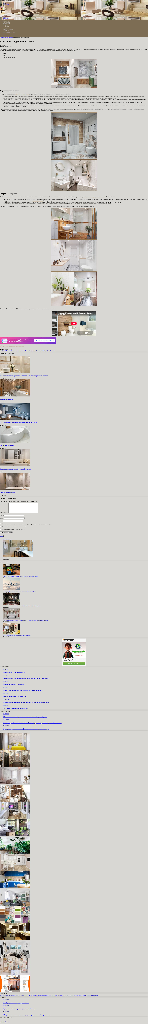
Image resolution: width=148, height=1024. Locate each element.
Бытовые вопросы (9, 32)
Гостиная (6, 24)
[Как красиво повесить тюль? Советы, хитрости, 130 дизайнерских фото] (15, 784)
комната (10, 346)
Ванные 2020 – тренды (7, 492)
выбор (4, 995)
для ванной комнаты (37, 201)
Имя (1, 515)
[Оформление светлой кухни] (15, 870)
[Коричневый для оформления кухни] (15, 940)
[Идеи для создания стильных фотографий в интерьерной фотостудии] (11, 604)
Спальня (6, 25)
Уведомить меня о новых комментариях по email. (15, 526)
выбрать (8, 995)
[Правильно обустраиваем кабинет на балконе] (15, 818)
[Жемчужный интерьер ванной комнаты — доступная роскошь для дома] (15, 372)
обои (66, 995)
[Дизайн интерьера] (6, 14)
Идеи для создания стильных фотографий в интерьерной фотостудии (21, 605)
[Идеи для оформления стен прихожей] (15, 766)
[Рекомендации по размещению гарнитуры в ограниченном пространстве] (15, 888)
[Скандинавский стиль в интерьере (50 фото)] (15, 957)
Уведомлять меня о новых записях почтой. (13, 529)
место (64, 995)
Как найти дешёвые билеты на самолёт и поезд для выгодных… (20, 591)
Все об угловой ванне (7, 445)
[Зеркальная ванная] (15, 396)
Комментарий (4, 512)
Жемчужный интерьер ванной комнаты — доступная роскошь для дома (24, 376)
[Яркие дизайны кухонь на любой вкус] (15, 905)
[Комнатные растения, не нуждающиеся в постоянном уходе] (15, 853)
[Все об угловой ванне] (15, 442)
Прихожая (6, 22)
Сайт (1, 521)
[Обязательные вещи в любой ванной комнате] (15, 466)
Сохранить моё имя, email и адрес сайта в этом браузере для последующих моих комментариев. (27, 524)
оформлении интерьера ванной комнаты (94, 197)
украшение (89, 995)
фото (93, 995)
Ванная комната (8, 29)
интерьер (33, 995)
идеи (28, 995)
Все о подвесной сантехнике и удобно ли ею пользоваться (19, 422)
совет (72, 995)
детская (16, 995)
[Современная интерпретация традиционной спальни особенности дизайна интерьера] (11, 619)
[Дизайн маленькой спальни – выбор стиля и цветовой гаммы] (15, 749)
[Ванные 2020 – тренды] (15, 489)
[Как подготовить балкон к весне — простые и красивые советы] (15, 836)
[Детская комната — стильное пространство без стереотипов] (15, 801)
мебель (61, 995)
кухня (57, 995)
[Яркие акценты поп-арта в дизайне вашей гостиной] (11, 633)
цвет (96, 995)
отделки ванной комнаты (22, 94)
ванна (1, 995)
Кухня (5, 28)
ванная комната (8, 197)
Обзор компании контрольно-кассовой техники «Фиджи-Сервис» (20, 576)
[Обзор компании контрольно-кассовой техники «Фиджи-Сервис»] (11, 575)
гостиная (12, 995)
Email (2, 518)
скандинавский (17, 346)
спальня (75, 995)
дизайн (21, 995)
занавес (25, 995)
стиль (22, 346)
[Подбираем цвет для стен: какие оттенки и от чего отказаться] (15, 922)
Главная (2, 37)
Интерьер (6, 30)
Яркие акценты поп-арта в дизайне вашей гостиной (16, 635)
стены (80, 995)
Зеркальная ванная (6, 399)
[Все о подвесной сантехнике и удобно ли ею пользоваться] (15, 419)
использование (42, 995)
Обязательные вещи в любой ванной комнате (15, 469)
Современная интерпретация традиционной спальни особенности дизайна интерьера (25, 620)
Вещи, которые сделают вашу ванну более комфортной (17, 557)
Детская (6, 26)
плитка (69, 995)
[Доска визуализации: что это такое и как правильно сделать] (15, 974)
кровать (53, 995)
